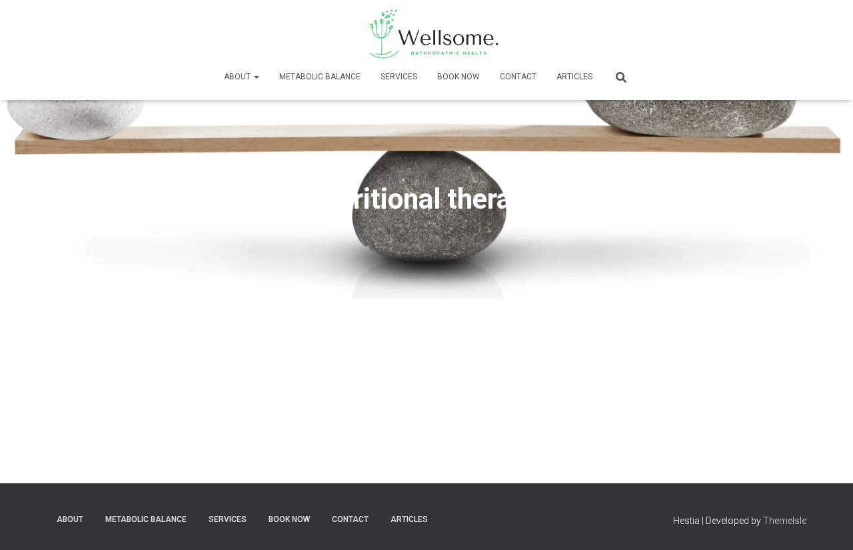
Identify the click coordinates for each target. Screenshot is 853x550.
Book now (458, 76)
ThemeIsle (784, 520)
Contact (518, 76)
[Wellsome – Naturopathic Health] (426, 33)
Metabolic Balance (320, 76)
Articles (574, 76)
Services (399, 76)
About (238, 76)
